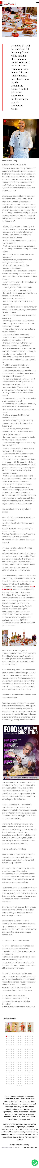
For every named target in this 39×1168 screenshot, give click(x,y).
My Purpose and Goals (24, 1112)
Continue (12, 1030)
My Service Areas (17, 1096)
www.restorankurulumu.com (12, 1147)
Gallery (22, 1119)
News (16, 1119)
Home (7, 1096)
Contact (29, 1119)
